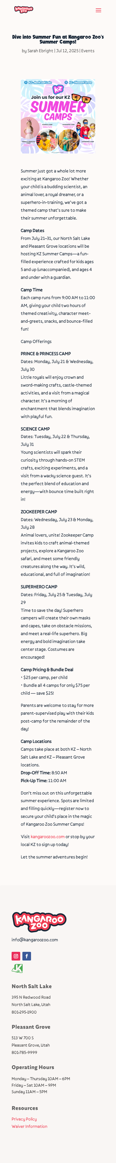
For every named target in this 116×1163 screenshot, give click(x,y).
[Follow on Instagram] (16, 956)
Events (87, 51)
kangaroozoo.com (48, 836)
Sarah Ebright (40, 51)
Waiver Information (29, 1126)
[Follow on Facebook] (26, 956)
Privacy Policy (24, 1119)
